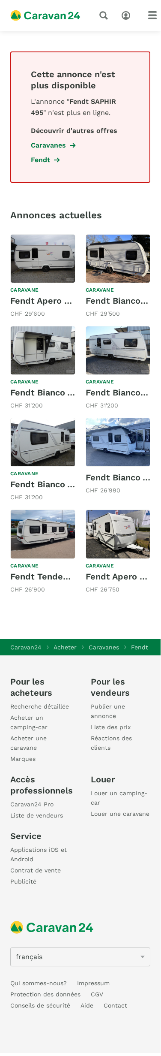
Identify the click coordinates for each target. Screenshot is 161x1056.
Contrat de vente (35, 870)
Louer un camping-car (119, 798)
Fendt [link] (40, 160)
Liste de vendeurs (36, 815)
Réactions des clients (111, 743)
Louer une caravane (120, 813)
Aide (86, 1005)
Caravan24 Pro (32, 804)
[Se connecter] (128, 14)
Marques (23, 758)
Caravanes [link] (48, 145)
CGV (97, 994)
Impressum (93, 983)
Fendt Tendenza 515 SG (58, 576)
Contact (115, 1005)
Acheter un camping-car (29, 722)
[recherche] (105, 15)
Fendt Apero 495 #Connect (66, 301)
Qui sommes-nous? (38, 983)
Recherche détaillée (39, 706)
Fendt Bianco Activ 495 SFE (68, 484)
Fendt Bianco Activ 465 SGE (68, 392)
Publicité (23, 881)
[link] (42, 276)
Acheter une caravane (28, 743)
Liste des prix (111, 727)
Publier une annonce (108, 711)
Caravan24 (26, 647)
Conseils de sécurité (40, 1005)
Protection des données (45, 994)
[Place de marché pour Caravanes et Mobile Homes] (45, 15)
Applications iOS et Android (38, 854)
